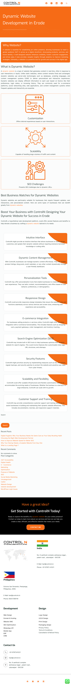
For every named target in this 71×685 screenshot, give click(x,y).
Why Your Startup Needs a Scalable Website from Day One (21, 443)
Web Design (8, 615)
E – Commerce (6, 465)
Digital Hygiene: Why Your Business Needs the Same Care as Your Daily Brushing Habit (31, 436)
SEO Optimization (10, 625)
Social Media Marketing (9, 477)
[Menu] (66, 3)
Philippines (9, 579)
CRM (5, 636)
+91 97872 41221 (48, 567)
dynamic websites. (16, 205)
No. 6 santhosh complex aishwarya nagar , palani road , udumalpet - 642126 (20, 665)
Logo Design (43, 615)
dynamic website (8, 71)
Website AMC (8, 622)
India (39, 548)
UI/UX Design (43, 618)
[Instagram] (51, 3)
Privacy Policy (44, 628)
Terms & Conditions (45, 630)
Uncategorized (6, 479)
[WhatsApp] (38, 681)
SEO (2, 474)
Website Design (6, 484)
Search (3, 415)
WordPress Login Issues (9, 489)
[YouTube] (62, 3)
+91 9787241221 (15, 652)
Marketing (4, 467)
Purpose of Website (8, 472)
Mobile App (8, 631)
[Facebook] (46, 3)
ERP (5, 633)
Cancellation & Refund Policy (49, 632)
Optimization (5, 470)
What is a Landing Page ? (10, 445)
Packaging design (45, 625)
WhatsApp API (8, 628)
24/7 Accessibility (7, 460)
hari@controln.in (48, 564)
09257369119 (13, 599)
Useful (3, 482)
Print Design (43, 622)
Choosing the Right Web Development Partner (17, 438)
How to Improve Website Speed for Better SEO (17, 440)
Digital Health (5, 462)
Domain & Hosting (10, 618)
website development (8, 487)
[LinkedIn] (57, 3)
